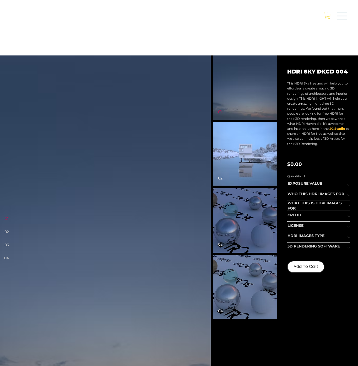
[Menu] (342, 15)
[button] (328, 16)
